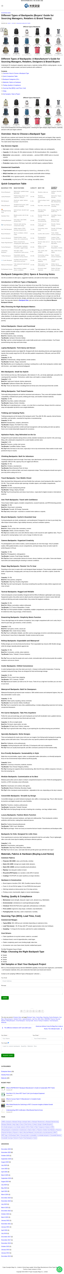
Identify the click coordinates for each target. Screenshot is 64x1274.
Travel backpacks (54, 1020)
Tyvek (35, 1138)
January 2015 (5, 1249)
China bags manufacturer (23, 23)
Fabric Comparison (39, 1127)
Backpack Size (23, 300)
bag (14, 1124)
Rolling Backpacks (10, 1020)
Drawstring (45, 1017)
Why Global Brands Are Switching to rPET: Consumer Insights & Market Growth (29, 1104)
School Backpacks (20, 1020)
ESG (28, 1127)
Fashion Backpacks (54, 1017)
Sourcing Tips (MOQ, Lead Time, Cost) (14, 88)
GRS (52, 1127)
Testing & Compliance (43, 1020)
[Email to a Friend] (30, 1011)
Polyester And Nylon (7, 1132)
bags (17, 1124)
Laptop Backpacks (26, 1019)
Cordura (35, 1124)
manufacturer (15, 1129)
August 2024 (5, 1181)
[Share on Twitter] (27, 1011)
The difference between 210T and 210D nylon (17, 1027)
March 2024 (4, 1194)
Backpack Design (17, 1121)
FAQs (4, 91)
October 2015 (5, 1246)
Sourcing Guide (29, 1020)
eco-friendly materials (20, 1127)
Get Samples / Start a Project (11, 94)
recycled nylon (38, 1132)
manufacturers (23, 1129)
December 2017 (6, 1236)
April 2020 (4, 1230)
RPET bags (4, 1135)
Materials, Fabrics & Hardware (12, 82)
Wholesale (3, 1022)
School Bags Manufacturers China (43, 1267)
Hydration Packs (18, 1019)
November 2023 (6, 1201)
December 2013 (6, 1256)
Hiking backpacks (8, 1019)
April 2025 (4, 1172)
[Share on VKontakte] (36, 1011)
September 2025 (6, 1159)
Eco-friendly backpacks (7, 1127)
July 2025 (4, 1165)
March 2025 (4, 1175)
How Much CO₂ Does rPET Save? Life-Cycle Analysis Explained (25, 1093)
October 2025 (5, 1155)
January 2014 (5, 1253)
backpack (8, 1121)
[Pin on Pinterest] (33, 1011)
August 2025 (5, 1162)
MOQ (39, 1019)
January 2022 (5, 1220)
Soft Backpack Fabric (14, 1135)
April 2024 (4, 1191)
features (48, 1127)
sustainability (33, 1135)
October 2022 (5, 1214)
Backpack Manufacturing (52, 1121)
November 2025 (6, 1152)
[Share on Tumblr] (42, 1011)
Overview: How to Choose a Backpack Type (16, 73)
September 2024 (6, 1178)
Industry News (5, 1074)
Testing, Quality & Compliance (12, 85)
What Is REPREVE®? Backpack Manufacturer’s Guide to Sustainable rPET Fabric (30, 1088)
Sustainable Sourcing (7, 1138)
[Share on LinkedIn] (39, 1011)
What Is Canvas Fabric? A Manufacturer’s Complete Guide (23, 1099)
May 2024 (4, 1188)
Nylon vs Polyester (37, 1129)
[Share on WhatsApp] (21, 1011)
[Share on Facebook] (24, 1011)
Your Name (4, 1035)
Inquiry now (8, 1055)
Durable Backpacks (47, 1124)
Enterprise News (6, 12)
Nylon (42, 1019)
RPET (55, 1132)
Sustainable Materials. (56, 1135)
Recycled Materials (28, 1132)
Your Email (4, 977)
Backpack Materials (6, 1124)
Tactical (36, 1020)
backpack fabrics (27, 1121)
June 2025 (4, 1168)
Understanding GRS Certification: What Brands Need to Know (24, 1110)
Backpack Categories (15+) (11, 79)
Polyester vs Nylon (17, 1132)
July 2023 (4, 1204)
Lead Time (34, 1019)
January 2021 (5, 1227)
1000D (3, 1121)
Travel (20, 1138)
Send (5, 998)
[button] (2, 6)
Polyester (52, 1019)
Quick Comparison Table (10, 76)
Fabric (32, 1127)
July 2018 (4, 1233)
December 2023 (6, 1197)
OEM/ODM (47, 1019)
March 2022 (4, 1217)
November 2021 (6, 1223)
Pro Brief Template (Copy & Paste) (11, 949)
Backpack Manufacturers (39, 1121)
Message (3, 985)
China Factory (27, 1124)
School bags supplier (28, 1267)
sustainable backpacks (43, 1135)
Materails (4, 1078)
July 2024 (4, 1184)
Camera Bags (39, 1017)
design (39, 1124)
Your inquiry (4, 1043)
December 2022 (6, 1210)
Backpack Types (31, 1017)
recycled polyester (47, 1132)
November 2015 (6, 1243)
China (21, 1124)
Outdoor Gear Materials (49, 1129)
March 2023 (4, 1207)
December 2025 (6, 1149)
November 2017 (6, 1240)
